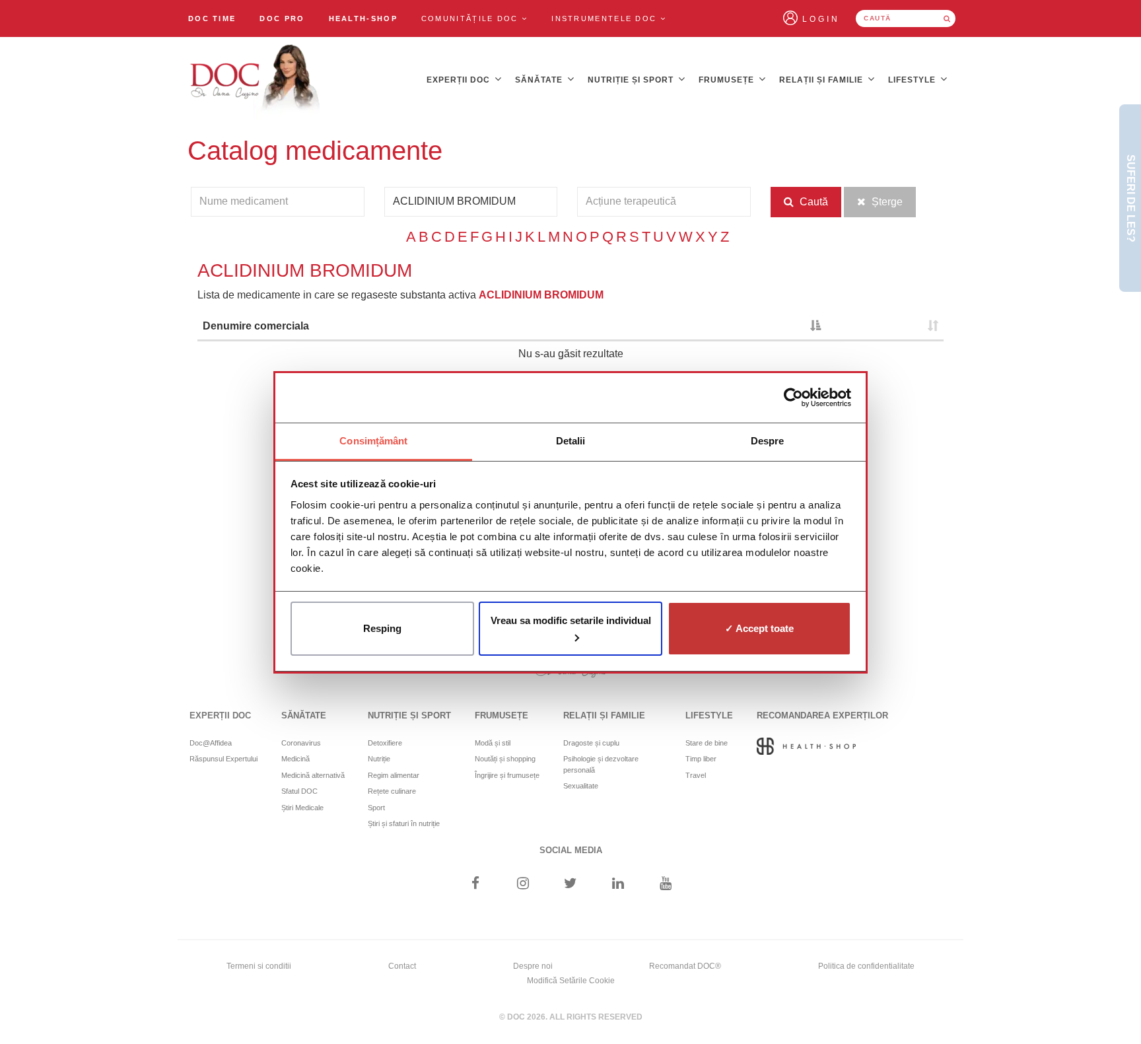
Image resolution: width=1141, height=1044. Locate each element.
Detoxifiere (385, 743)
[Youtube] (666, 884)
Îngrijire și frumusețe (507, 775)
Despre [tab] (767, 440)
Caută (812, 201)
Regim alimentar (393, 775)
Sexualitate (580, 786)
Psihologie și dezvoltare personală (601, 764)
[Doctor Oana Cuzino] (256, 80)
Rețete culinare (392, 791)
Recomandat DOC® (685, 966)
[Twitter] (571, 884)
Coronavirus (301, 743)
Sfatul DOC (299, 791)
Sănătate (540, 80)
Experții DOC (460, 80)
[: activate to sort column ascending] (885, 327)
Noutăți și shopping (505, 759)
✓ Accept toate (759, 628)
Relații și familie (822, 80)
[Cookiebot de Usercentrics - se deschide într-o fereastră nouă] (793, 397)
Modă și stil (492, 743)
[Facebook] (475, 884)
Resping (382, 628)
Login (821, 19)
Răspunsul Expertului (224, 759)
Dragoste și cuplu (591, 743)
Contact (402, 966)
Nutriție (379, 759)
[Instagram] (522, 884)
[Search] (946, 18)
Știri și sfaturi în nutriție (404, 823)
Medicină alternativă (313, 775)
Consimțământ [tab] (373, 440)
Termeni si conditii (258, 966)
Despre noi (533, 966)
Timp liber (700, 759)
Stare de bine (706, 743)
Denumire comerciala (256, 325)
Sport (376, 808)
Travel (695, 775)
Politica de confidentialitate (866, 966)
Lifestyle (913, 80)
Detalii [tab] (571, 440)
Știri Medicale (302, 808)
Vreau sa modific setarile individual (571, 620)
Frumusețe (728, 80)
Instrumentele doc (605, 18)
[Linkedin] (618, 884)
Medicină (295, 759)
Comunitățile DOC (471, 18)
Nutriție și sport (632, 80)
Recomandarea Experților (822, 715)
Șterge (886, 201)
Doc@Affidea (211, 743)
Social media (570, 850)
